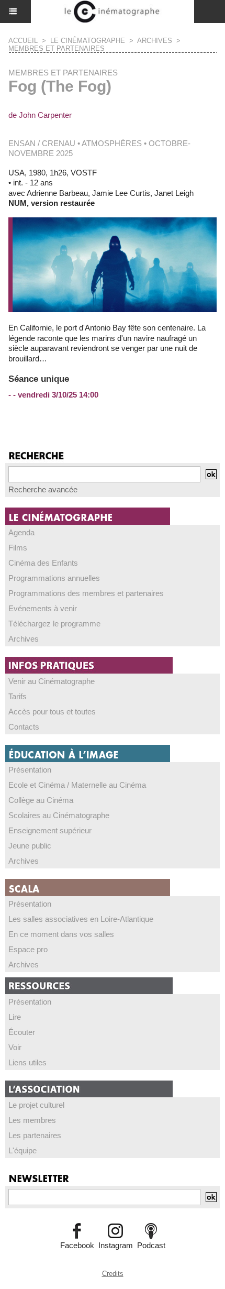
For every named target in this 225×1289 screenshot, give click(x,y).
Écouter (21, 1032)
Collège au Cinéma (40, 800)
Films (17, 547)
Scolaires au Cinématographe (58, 815)
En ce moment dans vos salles (61, 934)
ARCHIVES (154, 41)
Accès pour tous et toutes (52, 711)
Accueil (23, 41)
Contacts (23, 726)
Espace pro (28, 949)
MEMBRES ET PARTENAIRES (56, 48)
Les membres (32, 1120)
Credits (112, 1273)
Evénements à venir (42, 608)
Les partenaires (34, 1135)
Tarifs (17, 696)
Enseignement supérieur (50, 830)
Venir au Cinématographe (51, 681)
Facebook (77, 1245)
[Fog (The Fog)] (112, 221)
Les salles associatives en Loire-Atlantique (80, 919)
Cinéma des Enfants (43, 562)
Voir (14, 1047)
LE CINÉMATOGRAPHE (87, 41)
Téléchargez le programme (54, 623)
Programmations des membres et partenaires (86, 593)
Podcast (151, 1245)
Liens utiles (27, 1062)
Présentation (29, 769)
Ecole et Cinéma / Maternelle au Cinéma (77, 784)
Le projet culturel (36, 1104)
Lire (14, 1016)
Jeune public (29, 845)
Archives (23, 638)
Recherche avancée (42, 489)
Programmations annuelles (54, 578)
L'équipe (22, 1150)
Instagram (115, 1245)
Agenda (21, 532)
